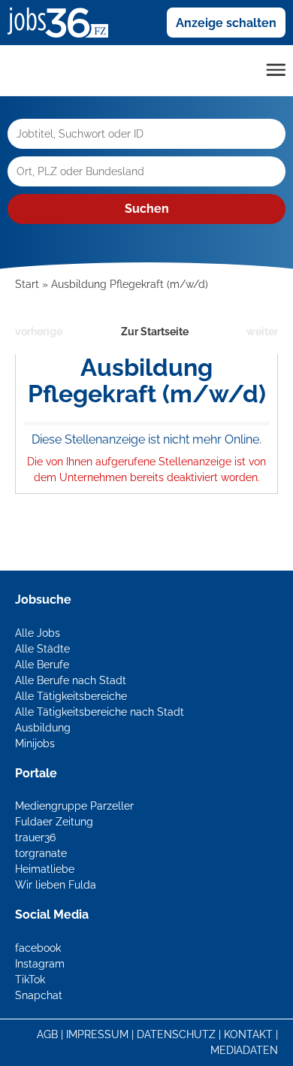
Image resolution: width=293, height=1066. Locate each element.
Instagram (40, 964)
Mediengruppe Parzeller (74, 806)
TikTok (30, 980)
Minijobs (35, 743)
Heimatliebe (44, 869)
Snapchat (38, 995)
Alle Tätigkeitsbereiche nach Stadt (99, 712)
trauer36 (35, 837)
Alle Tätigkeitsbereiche (71, 696)
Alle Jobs (37, 633)
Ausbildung (43, 728)
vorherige (38, 332)
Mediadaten (244, 1050)
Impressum (97, 1034)
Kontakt (248, 1034)
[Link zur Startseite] (63, 22)
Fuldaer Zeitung (54, 822)
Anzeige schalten (226, 23)
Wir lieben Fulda (55, 885)
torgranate (41, 853)
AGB (47, 1034)
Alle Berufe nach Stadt (70, 680)
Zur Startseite (155, 332)
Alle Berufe (42, 665)
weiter (262, 332)
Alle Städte (42, 649)
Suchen (147, 208)
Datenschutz (176, 1034)
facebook (38, 948)
